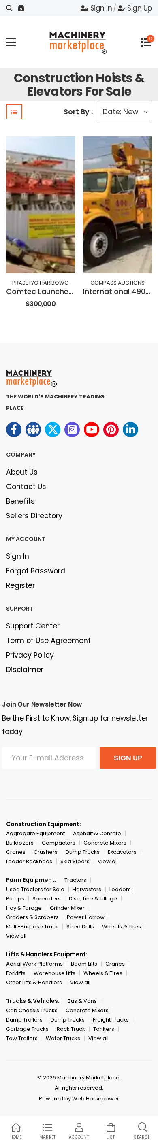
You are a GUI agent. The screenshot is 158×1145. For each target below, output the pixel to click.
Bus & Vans (82, 1001)
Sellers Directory (34, 516)
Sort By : (78, 112)
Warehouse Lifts (54, 973)
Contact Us (26, 487)
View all (108, 861)
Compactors (58, 842)
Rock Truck (71, 1029)
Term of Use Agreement (48, 640)
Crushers (46, 852)
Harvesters (87, 889)
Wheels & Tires (121, 926)
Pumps (15, 898)
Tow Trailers (22, 1038)
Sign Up (139, 8)
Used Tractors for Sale (35, 889)
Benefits (20, 501)
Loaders (120, 889)
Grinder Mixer (67, 908)
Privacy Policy (30, 655)
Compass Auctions (117, 282)
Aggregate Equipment (35, 833)
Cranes (16, 852)
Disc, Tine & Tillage (93, 898)
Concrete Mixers (104, 842)
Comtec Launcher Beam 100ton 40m (72, 291)
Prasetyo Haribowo (40, 282)
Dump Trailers (24, 1019)
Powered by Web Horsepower (79, 1098)
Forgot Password (35, 571)
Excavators (122, 852)
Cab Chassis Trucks (32, 1010)
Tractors (75, 880)
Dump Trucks (83, 852)
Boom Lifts (84, 963)
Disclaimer (24, 670)
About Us (22, 472)
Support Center (33, 626)
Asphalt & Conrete (97, 833)
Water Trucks (63, 1038)
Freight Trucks (111, 1019)
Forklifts (16, 973)
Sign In (101, 8)
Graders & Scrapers (32, 917)
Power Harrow (86, 917)
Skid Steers (75, 861)
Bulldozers (20, 842)
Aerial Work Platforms (34, 963)
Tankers (103, 1029)
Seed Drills (80, 926)
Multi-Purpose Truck (32, 926)
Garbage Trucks (27, 1029)
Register (20, 585)
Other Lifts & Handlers (34, 982)
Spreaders (46, 898)
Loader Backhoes (29, 861)
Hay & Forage (24, 908)
